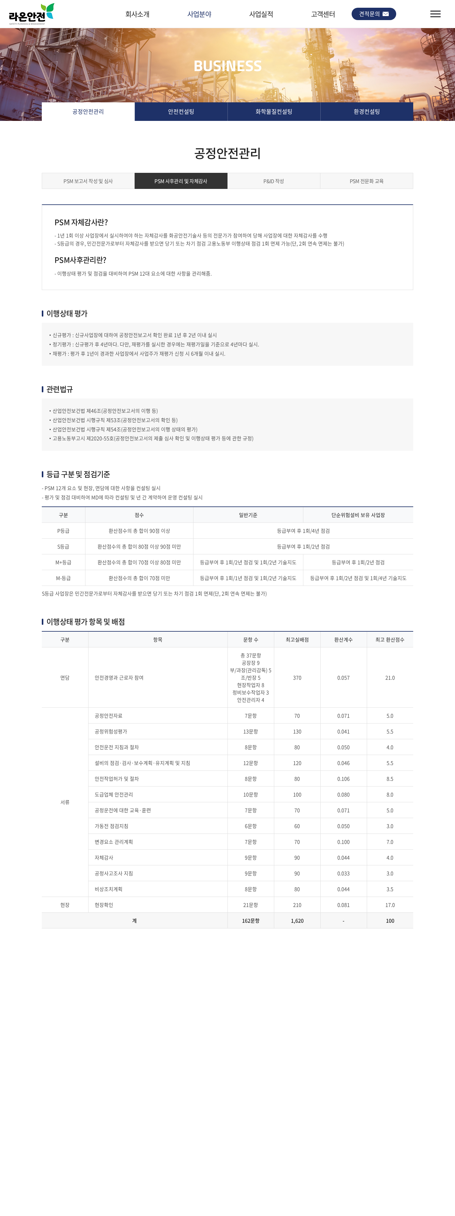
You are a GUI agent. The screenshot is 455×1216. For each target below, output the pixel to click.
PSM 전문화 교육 (367, 181)
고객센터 (323, 14)
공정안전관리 (88, 111)
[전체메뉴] (435, 14)
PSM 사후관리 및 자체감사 (180, 181)
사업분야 (199, 14)
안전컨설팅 (181, 111)
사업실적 (261, 14)
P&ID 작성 (273, 181)
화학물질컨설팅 (274, 111)
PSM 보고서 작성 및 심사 (88, 181)
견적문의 (369, 14)
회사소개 (137, 14)
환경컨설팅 (367, 111)
